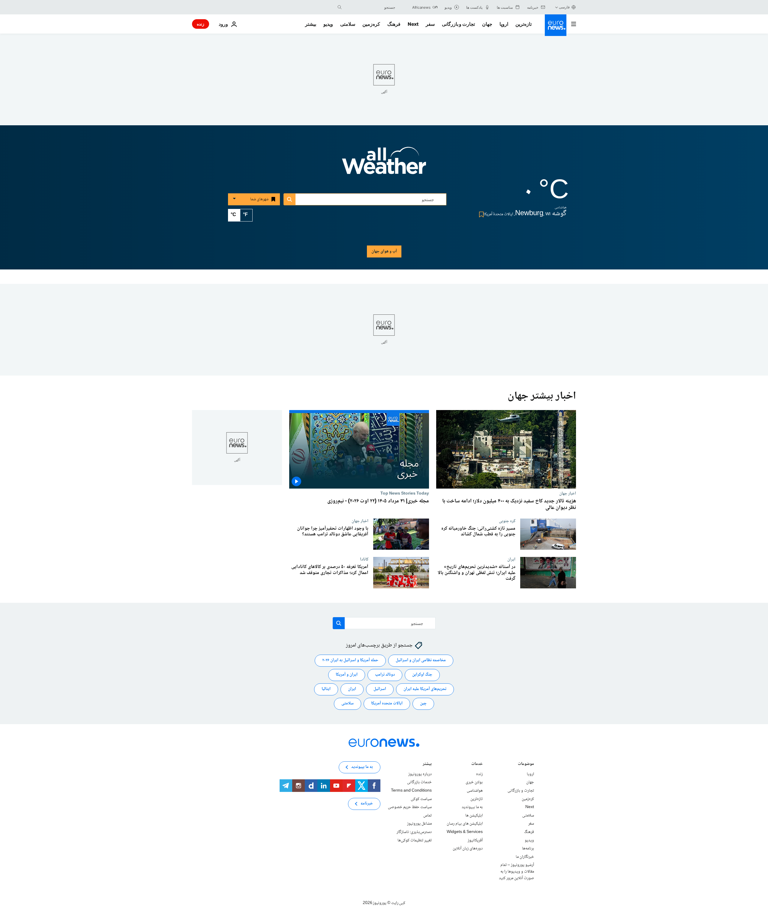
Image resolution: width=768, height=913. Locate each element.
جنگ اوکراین (422, 675)
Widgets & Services (465, 832)
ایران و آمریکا (347, 675)
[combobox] (370, 7)
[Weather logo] (384, 164)
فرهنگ (393, 24)
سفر (430, 24)
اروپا (504, 24)
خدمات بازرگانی (419, 782)
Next (413, 24)
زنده (200, 23)
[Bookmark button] (480, 214)
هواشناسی (475, 790)
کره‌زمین (371, 24)
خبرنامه (367, 803)
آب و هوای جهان (384, 251)
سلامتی (347, 24)
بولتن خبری (474, 782)
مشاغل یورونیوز (419, 824)
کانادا (364, 559)
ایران (511, 559)
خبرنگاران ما (525, 857)
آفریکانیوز (475, 840)
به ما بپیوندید (472, 807)
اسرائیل (380, 689)
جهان (487, 24)
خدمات (477, 764)
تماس (427, 815)
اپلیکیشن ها (474, 815)
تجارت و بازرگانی (458, 24)
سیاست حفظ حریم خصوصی (410, 807)
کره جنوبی (507, 521)
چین (423, 703)
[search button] (339, 7)
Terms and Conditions (411, 790)
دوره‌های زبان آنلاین (468, 848)
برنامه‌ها (528, 848)
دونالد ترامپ (385, 675)
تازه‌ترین (523, 24)
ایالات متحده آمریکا (387, 703)
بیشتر (427, 764)
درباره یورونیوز (420, 774)
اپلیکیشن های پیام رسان (465, 824)
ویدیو (328, 24)
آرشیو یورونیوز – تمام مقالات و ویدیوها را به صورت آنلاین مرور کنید (516, 872)
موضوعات (526, 764)
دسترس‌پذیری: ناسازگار (414, 832)
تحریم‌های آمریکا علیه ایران (425, 689)
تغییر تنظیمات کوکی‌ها (415, 840)
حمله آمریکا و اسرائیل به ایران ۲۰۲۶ (350, 660)
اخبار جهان (567, 493)
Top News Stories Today (404, 493)
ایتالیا (326, 689)
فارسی (564, 7)
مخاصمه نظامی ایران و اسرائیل (421, 660)
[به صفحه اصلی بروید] (555, 25)
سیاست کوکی (421, 799)
